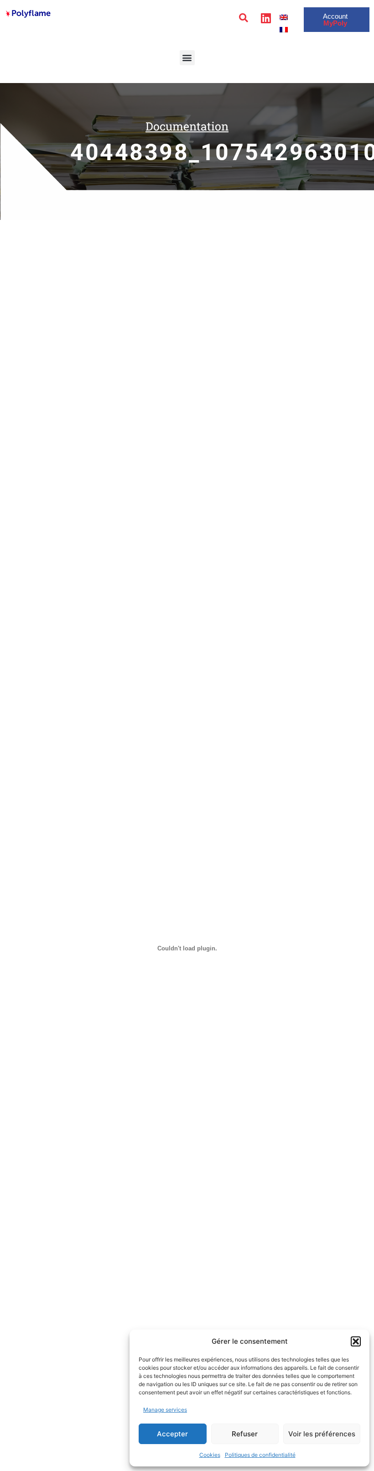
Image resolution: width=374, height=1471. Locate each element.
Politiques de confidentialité (260, 1454)
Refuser (245, 1433)
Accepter (172, 1433)
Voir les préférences (321, 1433)
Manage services (165, 1409)
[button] (355, 1341)
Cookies (209, 1454)
